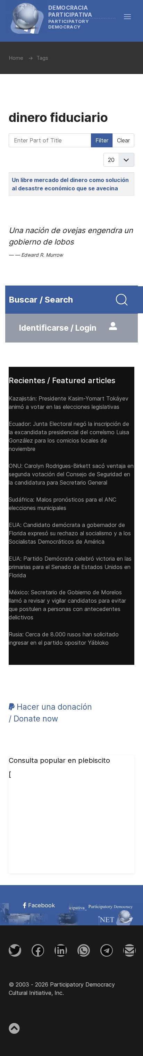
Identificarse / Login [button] (57, 328)
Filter (101, 140)
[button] (131, 17)
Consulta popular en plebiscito (59, 760)
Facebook (40, 905)
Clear (123, 140)
